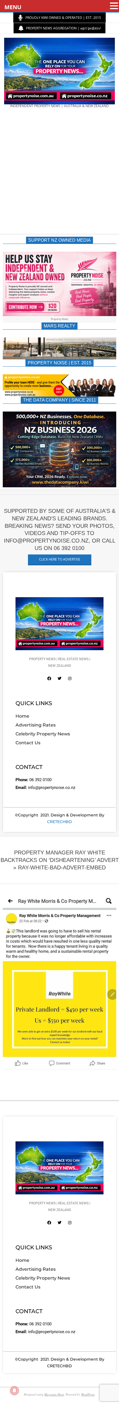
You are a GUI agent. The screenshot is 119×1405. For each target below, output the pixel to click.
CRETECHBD (59, 821)
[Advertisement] (59, 173)
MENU (12, 7)
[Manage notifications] (14, 1390)
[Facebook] (49, 678)
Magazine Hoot (54, 1394)
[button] (114, 6)
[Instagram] (70, 678)
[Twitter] (59, 678)
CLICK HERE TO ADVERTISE (59, 559)
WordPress (87, 1394)
